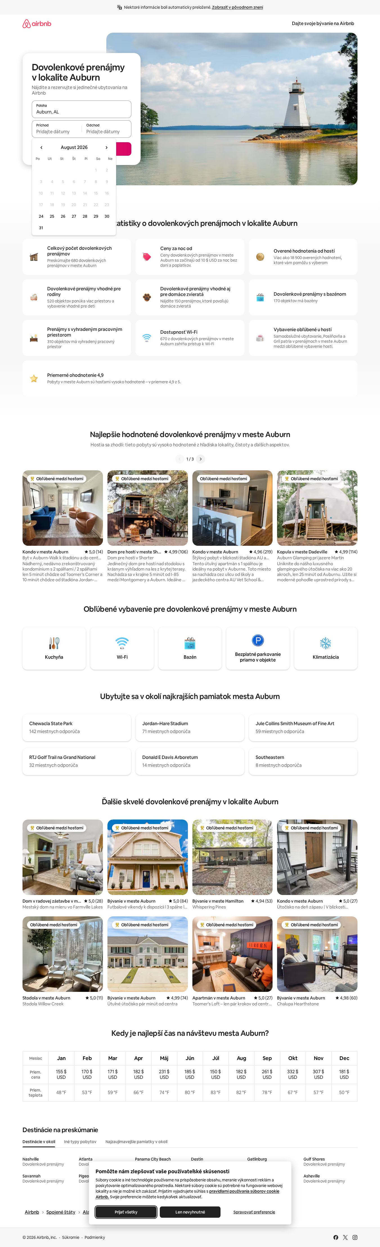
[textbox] (56, 131)
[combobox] (81, 111)
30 (107, 216)
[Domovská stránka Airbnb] (37, 23)
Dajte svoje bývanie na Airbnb (323, 23)
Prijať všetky (125, 1212)
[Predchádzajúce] (179, 459)
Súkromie (70, 1237)
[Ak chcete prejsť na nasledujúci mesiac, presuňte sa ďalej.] (106, 147)
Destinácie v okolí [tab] (39, 1141)
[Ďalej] (200, 459)
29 (96, 216)
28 (85, 216)
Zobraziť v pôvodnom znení (237, 7)
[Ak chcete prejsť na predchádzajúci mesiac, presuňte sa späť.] (41, 147)
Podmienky (95, 1237)
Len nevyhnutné (190, 1212)
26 (63, 216)
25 (52, 216)
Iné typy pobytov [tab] (80, 1141)
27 (74, 216)
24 (41, 216)
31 (41, 227)
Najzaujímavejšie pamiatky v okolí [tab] (136, 1141)
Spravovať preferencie (254, 1212)
